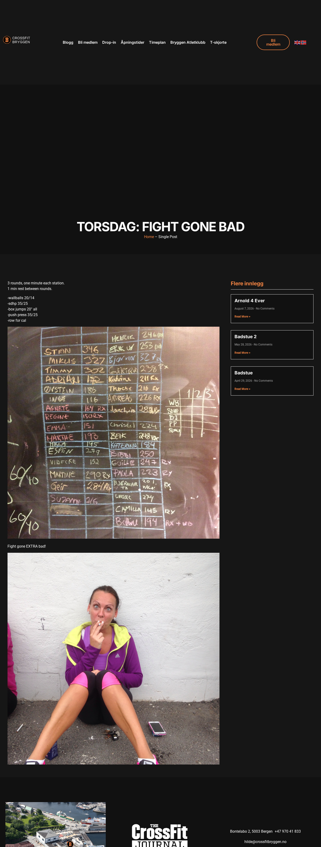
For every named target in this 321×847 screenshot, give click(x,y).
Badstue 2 (246, 336)
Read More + (243, 316)
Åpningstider (132, 42)
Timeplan (157, 42)
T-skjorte (218, 42)
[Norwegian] (304, 42)
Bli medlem (88, 42)
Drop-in (109, 42)
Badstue (244, 373)
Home (149, 237)
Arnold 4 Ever (250, 300)
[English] (297, 42)
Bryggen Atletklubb (187, 42)
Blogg (68, 42)
